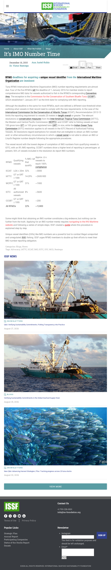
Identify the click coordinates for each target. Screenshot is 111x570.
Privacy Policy (29, 520)
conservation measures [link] (30, 119)
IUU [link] (23, 237)
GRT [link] (55, 125)
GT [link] (22, 125)
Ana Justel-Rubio (41, 62)
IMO (36, 249)
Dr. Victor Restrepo (19, 65)
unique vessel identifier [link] (53, 77)
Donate (7, 545)
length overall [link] (64, 115)
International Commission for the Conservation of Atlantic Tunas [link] (36, 112)
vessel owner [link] (62, 135)
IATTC (24, 249)
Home (6, 49)
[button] (7, 6)
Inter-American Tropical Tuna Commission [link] (70, 119)
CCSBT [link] (91, 96)
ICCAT (30, 249)
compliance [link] (41, 167)
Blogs (48, 49)
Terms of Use (10, 520)
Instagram (66, 533)
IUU (46, 249)
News (25, 246)
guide (67, 225)
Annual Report (11, 536)
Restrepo (59, 249)
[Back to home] (55, 6)
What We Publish (34, 49)
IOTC (41, 249)
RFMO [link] (8, 77)
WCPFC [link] (52, 122)
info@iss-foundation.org (69, 512)
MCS (51, 249)
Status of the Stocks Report (16, 542)
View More (55, 486)
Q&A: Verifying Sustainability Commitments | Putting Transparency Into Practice (34, 325)
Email (64, 547)
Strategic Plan (10, 533)
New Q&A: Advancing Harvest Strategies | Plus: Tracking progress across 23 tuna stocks (38, 471)
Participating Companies (16, 539)
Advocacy (15, 249)
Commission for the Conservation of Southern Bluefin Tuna (58, 96)
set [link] (33, 90)
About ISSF (18, 49)
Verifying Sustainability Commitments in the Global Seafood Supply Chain (32, 398)
